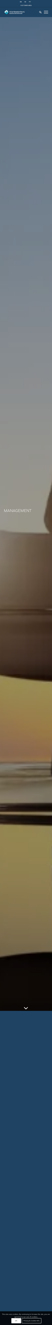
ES (25, 2)
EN (21, 2)
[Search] (39, 12)
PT (30, 2)
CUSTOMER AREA (26, 5)
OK (16, 1321)
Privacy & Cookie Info (32, 1321)
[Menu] (44, 12)
